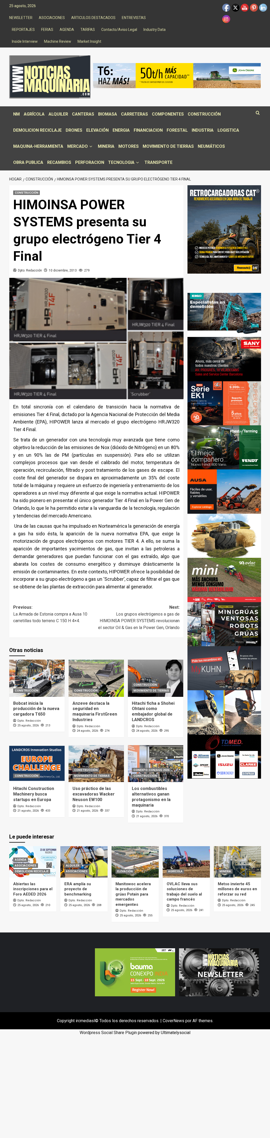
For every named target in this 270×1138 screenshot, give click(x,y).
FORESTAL (177, 130)
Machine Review (57, 41)
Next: (139, 617)
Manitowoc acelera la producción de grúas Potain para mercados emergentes (133, 894)
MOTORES (128, 146)
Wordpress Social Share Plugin (109, 1032)
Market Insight (89, 41)
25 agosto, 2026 (28, 725)
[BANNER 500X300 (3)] (224, 623)
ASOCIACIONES (52, 18)
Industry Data (154, 29)
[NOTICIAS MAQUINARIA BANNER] (224, 579)
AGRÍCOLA (34, 114)
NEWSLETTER (20, 18)
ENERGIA (121, 130)
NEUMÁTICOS (211, 146)
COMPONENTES (168, 114)
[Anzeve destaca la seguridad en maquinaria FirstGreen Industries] (96, 678)
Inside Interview (25, 41)
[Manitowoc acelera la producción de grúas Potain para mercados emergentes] (135, 862)
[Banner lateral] (224, 667)
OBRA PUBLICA (28, 162)
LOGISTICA (228, 130)
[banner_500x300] (224, 403)
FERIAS (47, 29)
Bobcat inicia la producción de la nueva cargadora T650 (36, 709)
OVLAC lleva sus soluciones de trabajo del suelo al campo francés (184, 892)
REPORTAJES (23, 29)
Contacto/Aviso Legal (119, 29)
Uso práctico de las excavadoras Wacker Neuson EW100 (94, 794)
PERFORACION (89, 162)
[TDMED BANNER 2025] (224, 756)
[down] (91, 146)
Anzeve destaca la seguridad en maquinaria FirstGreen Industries (95, 711)
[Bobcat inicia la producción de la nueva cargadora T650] (37, 678)
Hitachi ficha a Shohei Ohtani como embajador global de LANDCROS (153, 711)
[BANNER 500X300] (219, 971)
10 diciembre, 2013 (63, 270)
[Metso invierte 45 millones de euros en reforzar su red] (237, 862)
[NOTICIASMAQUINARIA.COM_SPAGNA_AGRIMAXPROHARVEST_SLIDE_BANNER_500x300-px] (224, 535)
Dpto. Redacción (30, 270)
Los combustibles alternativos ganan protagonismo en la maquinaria (151, 796)
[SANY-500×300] (224, 358)
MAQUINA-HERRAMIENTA (38, 146)
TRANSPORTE (158, 162)
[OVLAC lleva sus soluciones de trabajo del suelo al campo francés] (186, 862)
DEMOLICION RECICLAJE (37, 130)
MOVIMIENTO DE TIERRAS (168, 146)
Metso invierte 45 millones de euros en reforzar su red (237, 889)
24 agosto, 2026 (87, 730)
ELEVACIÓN (97, 130)
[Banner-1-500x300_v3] (224, 491)
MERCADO (77, 146)
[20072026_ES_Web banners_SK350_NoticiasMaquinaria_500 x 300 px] (224, 314)
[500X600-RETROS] (224, 229)
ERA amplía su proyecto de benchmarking (77, 889)
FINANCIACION (148, 130)
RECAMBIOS (59, 162)
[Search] (257, 113)
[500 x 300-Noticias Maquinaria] (135, 971)
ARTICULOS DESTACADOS (93, 18)
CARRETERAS (134, 114)
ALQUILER (58, 114)
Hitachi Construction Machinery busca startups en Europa (33, 794)
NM (16, 114)
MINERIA (106, 146)
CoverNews (173, 1020)
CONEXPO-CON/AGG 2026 (151, 770)
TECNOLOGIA (121, 162)
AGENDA (67, 29)
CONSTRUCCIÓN (204, 114)
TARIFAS (87, 29)
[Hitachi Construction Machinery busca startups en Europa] (37, 763)
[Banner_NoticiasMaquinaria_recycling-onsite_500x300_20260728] (224, 712)
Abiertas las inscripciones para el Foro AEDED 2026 (32, 889)
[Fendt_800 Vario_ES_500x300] (224, 447)
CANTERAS (83, 114)
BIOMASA (107, 114)
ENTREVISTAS (134, 18)
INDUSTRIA (203, 130)
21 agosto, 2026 (28, 810)
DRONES (74, 130)
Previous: (50, 614)
